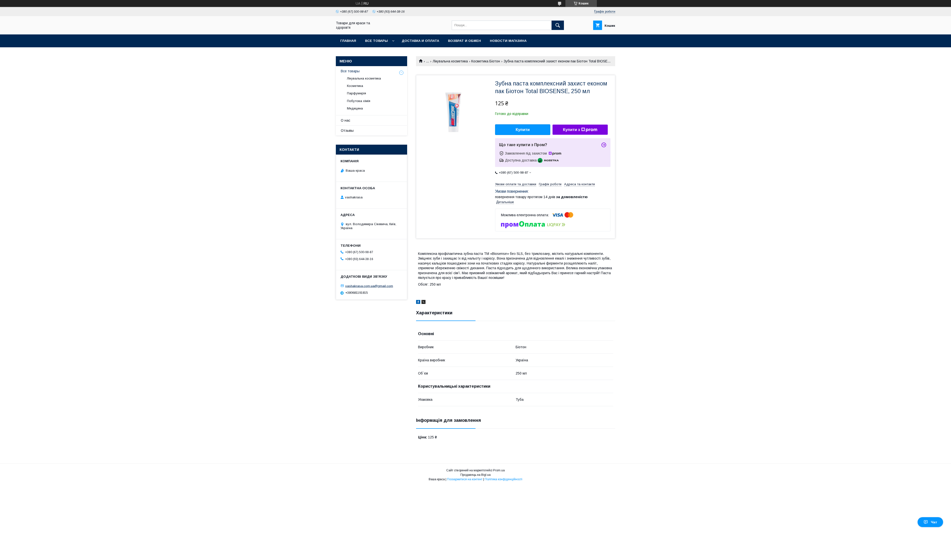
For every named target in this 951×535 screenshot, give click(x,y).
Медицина (355, 108)
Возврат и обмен (464, 41)
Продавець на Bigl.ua (475, 475)
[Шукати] (558, 25)
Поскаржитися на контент (464, 479)
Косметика (355, 86)
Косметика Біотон (485, 61)
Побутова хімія (358, 101)
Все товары (376, 41)
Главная (348, 41)
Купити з (571, 130)
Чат (934, 522)
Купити (523, 130)
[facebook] (418, 303)
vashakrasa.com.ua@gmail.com (369, 286)
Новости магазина (508, 41)
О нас (345, 120)
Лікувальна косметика (450, 61)
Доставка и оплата (420, 41)
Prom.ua (499, 470)
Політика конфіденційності (503, 479)
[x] (423, 303)
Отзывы (347, 131)
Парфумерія (356, 93)
